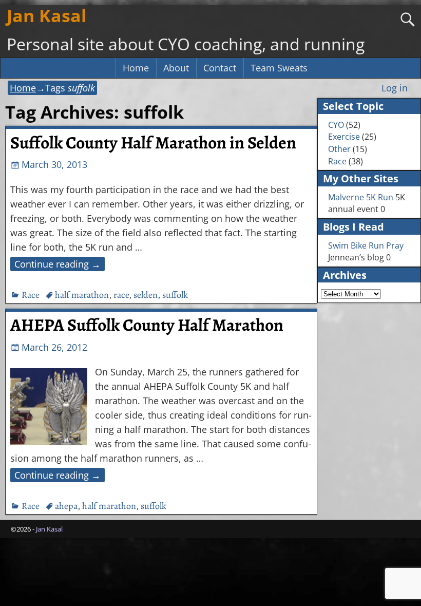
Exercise (344, 136)
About (176, 68)
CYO (336, 124)
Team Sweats (279, 68)
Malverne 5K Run (360, 197)
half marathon (82, 295)
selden (145, 295)
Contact (219, 68)
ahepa (66, 506)
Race (31, 295)
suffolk (175, 295)
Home (136, 68)
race (121, 295)
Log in (394, 88)
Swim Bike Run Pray (366, 245)
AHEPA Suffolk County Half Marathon (146, 325)
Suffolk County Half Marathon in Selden (153, 143)
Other (339, 149)
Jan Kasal (46, 15)
